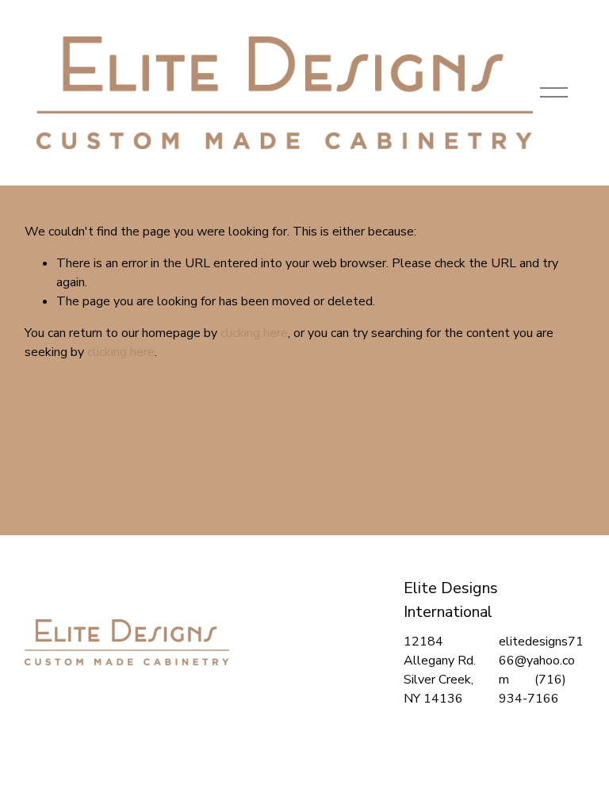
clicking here (254, 333)
